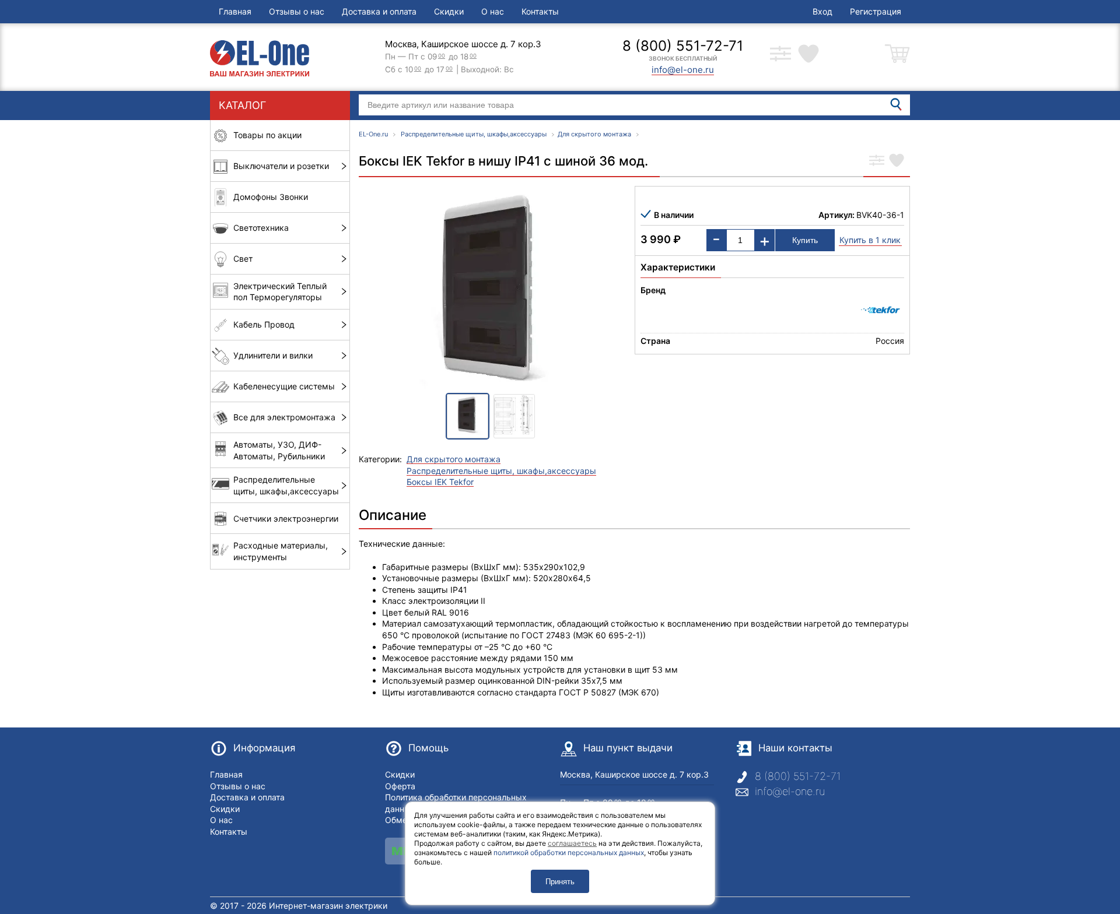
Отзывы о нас (296, 11)
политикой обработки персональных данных (569, 852)
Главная (235, 11)
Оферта (400, 786)
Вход (822, 11)
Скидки (449, 11)
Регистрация (875, 11)
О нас (492, 11)
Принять (560, 881)
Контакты (540, 11)
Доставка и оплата (379, 11)
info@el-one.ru (790, 791)
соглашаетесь (572, 843)
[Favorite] (896, 161)
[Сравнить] (876, 161)
